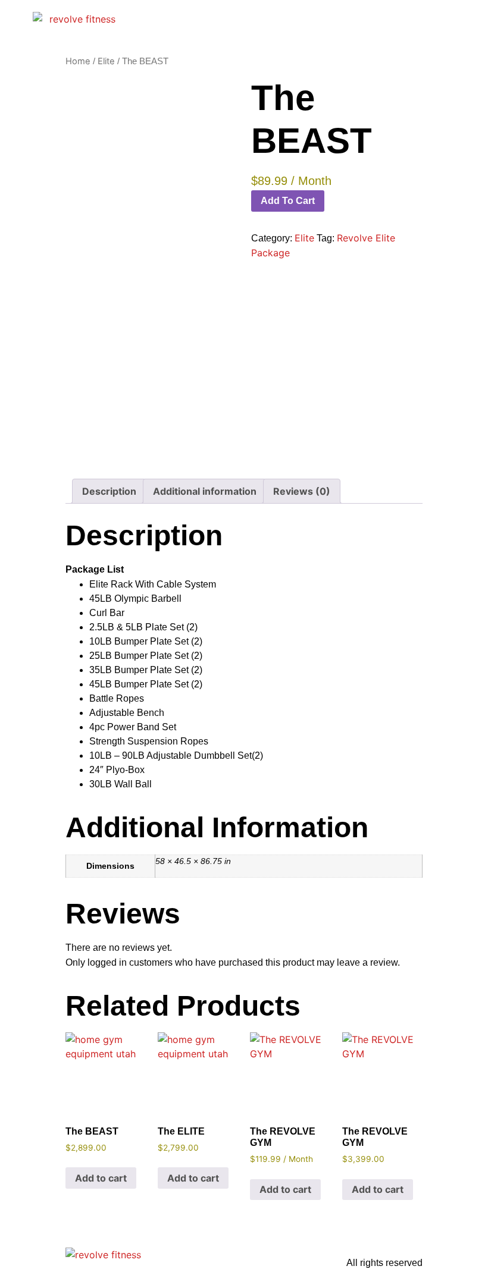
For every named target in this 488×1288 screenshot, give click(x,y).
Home (77, 61)
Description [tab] (109, 491)
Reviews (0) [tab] (301, 491)
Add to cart (288, 201)
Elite (106, 61)
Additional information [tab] (204, 491)
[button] (304, 18)
